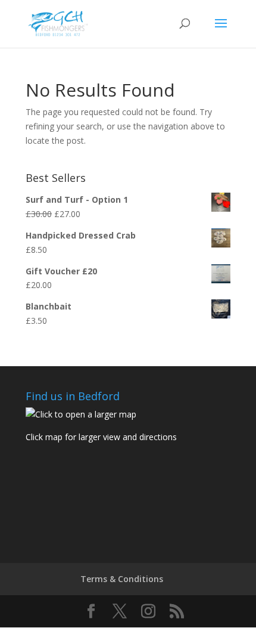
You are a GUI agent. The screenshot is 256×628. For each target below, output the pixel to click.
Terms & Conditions (121, 578)
